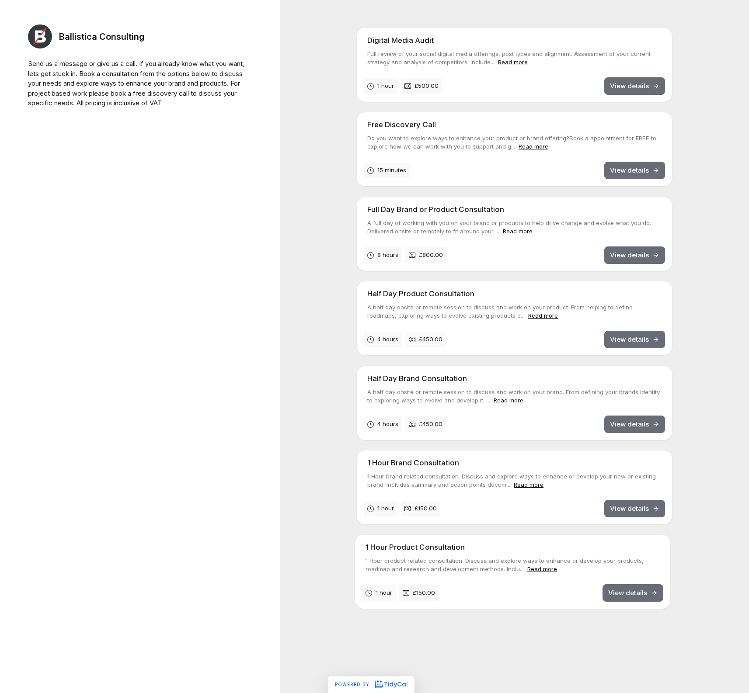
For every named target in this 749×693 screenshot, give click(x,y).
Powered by (353, 684)
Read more (513, 62)
